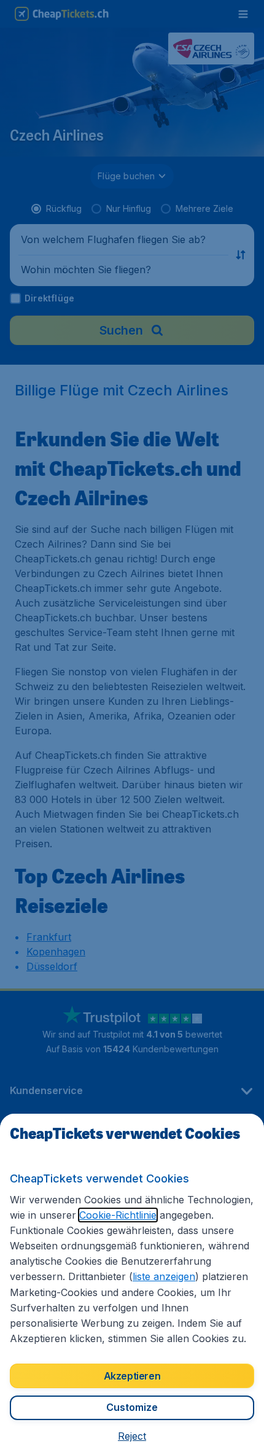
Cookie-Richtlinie (118, 1215)
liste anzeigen (164, 1276)
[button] (132, 1436)
